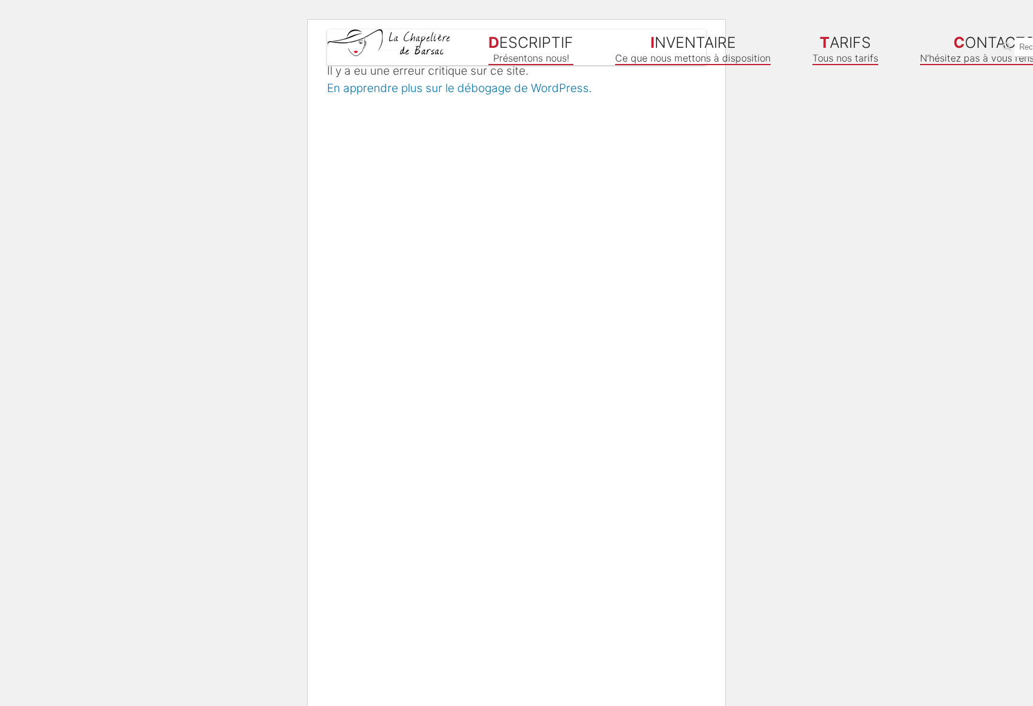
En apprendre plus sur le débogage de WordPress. (459, 88)
